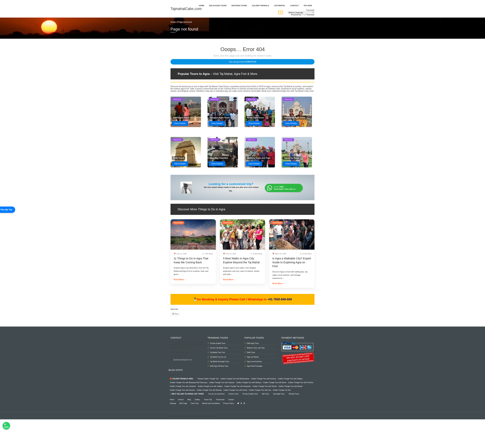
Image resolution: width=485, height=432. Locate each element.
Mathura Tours (239, 6)
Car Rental (279, 6)
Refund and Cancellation (211, 403)
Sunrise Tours (233, 394)
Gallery (197, 400)
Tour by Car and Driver (216, 394)
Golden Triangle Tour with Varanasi (222, 382)
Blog (189, 400)
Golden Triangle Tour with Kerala (235, 390)
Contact (294, 6)
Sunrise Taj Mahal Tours (219, 348)
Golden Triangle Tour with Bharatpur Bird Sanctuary (188, 382)
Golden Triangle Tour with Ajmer (274, 382)
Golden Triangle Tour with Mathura (248, 382)
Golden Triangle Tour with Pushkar (300, 382)
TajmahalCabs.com (186, 9)
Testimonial (220, 400)
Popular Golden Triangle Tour (208, 379)
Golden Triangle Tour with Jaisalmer (183, 386)
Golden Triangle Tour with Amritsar (263, 379)
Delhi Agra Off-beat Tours (219, 366)
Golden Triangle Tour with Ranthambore (235, 379)
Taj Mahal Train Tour (217, 352)
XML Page (183, 403)
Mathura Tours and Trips (256, 348)
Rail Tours (265, 394)
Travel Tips (208, 400)
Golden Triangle (260, 6)
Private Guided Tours (217, 343)
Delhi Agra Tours (218, 6)
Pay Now (308, 6)
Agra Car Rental (253, 357)
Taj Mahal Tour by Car (218, 357)
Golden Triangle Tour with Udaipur (290, 379)
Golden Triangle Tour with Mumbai (209, 390)
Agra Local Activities (254, 361)
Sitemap (173, 403)
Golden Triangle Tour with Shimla (265, 386)
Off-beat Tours (294, 394)
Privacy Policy (228, 403)
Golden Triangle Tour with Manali (290, 386)
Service (181, 400)
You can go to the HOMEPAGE (242, 62)
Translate (310, 15)
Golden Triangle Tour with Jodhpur (210, 386)
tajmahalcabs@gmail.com (182, 360)
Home (201, 6)
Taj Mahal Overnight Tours (219, 361)
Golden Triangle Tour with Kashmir (182, 390)
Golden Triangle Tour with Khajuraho (237, 386)
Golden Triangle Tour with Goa (260, 390)
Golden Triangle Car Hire (282, 390)
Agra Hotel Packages (254, 366)
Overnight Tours (279, 394)
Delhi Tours (251, 352)
